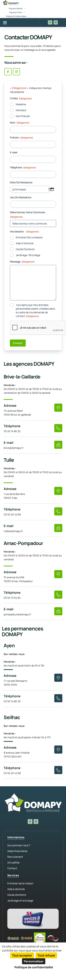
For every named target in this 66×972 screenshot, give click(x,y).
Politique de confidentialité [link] (33, 967)
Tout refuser (46, 955)
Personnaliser (33, 961)
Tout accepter (22, 955)
